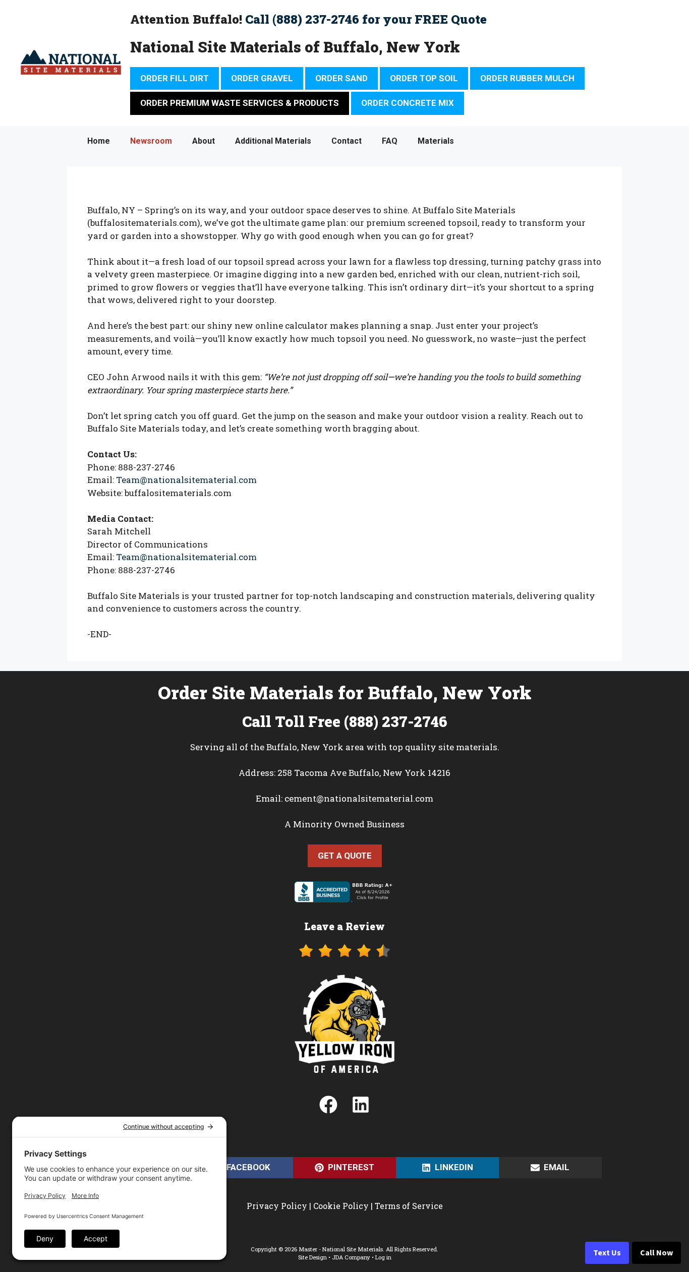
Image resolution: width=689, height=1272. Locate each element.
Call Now (656, 1252)
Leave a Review (344, 926)
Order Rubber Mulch (527, 78)
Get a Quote (345, 856)
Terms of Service (409, 1205)
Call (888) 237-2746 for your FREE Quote (366, 19)
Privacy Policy (277, 1205)
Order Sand (341, 78)
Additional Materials (273, 141)
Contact (346, 141)
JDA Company (351, 1257)
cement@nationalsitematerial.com (358, 798)
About (203, 141)
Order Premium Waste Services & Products (239, 103)
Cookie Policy (341, 1205)
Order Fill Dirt (174, 78)
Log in (383, 1257)
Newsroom (151, 141)
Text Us (607, 1252)
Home (98, 141)
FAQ (389, 141)
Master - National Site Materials (341, 1249)
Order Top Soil (424, 78)
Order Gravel (262, 78)
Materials (436, 141)
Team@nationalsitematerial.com (186, 480)
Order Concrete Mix (407, 103)
